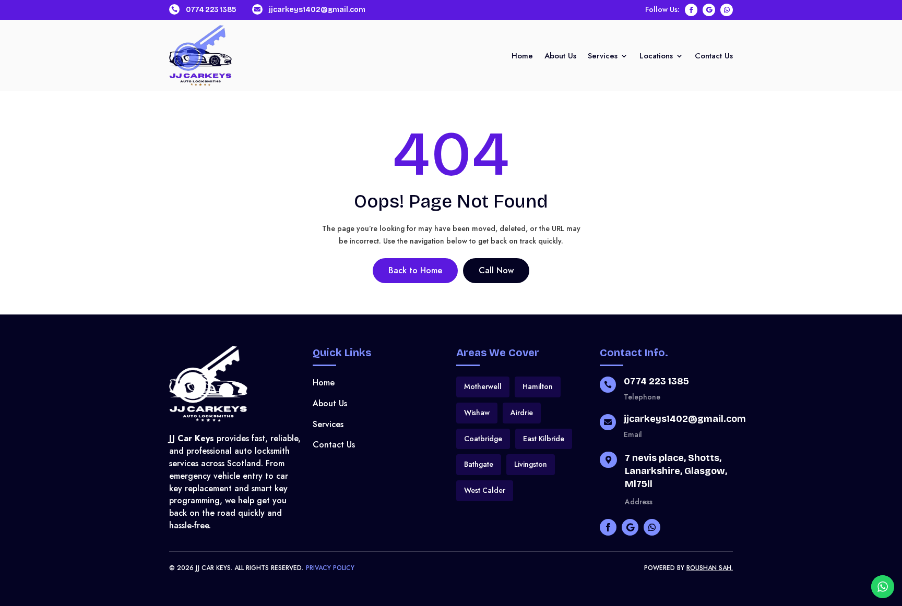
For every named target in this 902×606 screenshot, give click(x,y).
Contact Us (714, 57)
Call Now (496, 270)
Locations (656, 57)
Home (522, 57)
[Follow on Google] (709, 10)
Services (603, 57)
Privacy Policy (330, 568)
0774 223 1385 (211, 9)
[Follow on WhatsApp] (726, 10)
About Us (560, 57)
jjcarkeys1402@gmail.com (317, 9)
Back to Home (415, 270)
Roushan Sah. (709, 568)
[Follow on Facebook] (691, 10)
